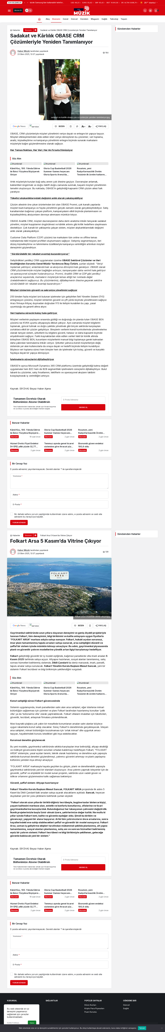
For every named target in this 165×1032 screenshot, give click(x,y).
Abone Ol (18, 10)
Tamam (142, 1028)
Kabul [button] (32, 1023)
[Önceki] (24, 2)
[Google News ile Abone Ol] (19, 126)
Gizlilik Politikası (13, 1023)
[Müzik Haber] (82, 11)
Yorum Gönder (19, 523)
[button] (150, 10)
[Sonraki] (27, 2)
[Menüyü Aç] (9, 10)
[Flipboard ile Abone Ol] (34, 126)
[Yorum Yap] (77, 126)
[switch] (28, 10)
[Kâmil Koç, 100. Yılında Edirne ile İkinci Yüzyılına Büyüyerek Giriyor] (26, 169)
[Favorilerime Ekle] (70, 126)
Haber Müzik (24, 51)
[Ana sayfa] (39, 18)
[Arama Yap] (145, 10)
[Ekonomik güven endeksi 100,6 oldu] (93, 446)
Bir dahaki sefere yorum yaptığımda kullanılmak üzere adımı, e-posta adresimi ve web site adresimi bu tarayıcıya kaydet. (58, 515)
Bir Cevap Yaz (19, 463)
